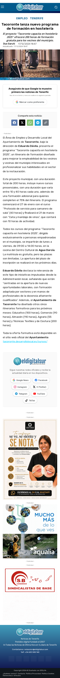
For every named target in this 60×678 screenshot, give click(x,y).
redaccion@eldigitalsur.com (36, 649)
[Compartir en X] (22, 123)
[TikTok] (33, 659)
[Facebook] (11, 659)
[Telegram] (26, 659)
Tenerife (36, 18)
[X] (41, 659)
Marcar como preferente (31, 102)
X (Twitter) (41, 387)
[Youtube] (48, 659)
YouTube (41, 394)
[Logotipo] (30, 7)
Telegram (23, 394)
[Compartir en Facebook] (14, 123)
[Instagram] (19, 659)
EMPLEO (22, 18)
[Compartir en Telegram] (38, 123)
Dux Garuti (9, 44)
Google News (22, 380)
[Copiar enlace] (46, 123)
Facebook (42, 380)
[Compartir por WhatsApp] (30, 123)
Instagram (22, 387)
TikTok (32, 400)
